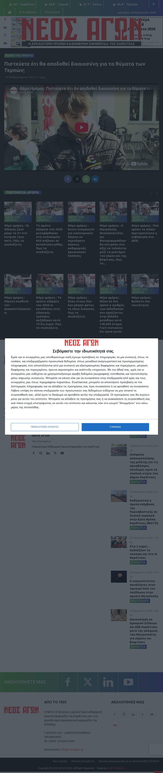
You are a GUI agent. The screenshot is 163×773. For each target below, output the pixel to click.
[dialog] (81, 386)
